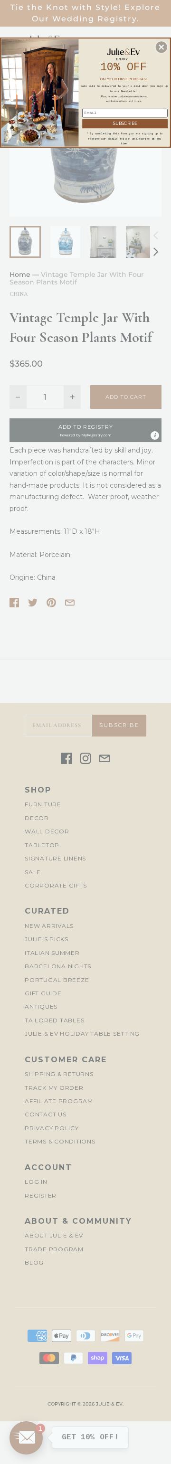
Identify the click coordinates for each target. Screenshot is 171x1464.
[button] (161, 47)
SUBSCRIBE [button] (125, 123)
